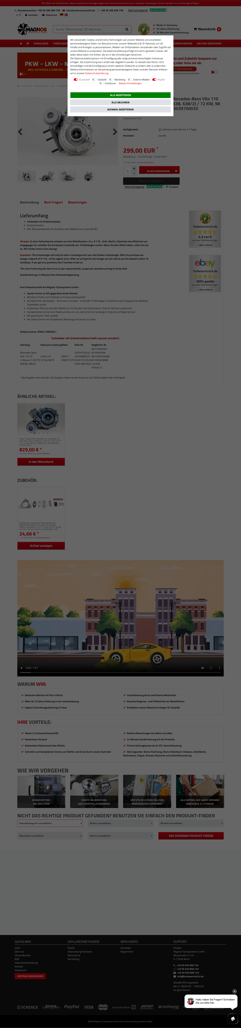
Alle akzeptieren (120, 95)
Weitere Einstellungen (130, 83)
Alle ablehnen (120, 102)
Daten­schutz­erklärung (96, 73)
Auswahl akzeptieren (120, 109)
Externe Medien (141, 79)
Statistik (102, 79)
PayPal (161, 79)
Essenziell (84, 79)
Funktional (110, 83)
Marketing (120, 79)
